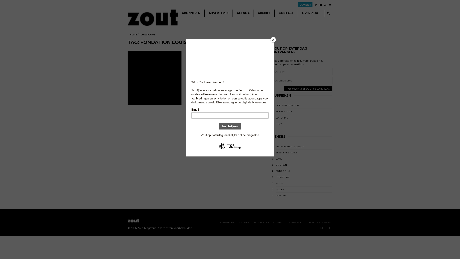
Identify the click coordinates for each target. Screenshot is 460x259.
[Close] (273, 39)
